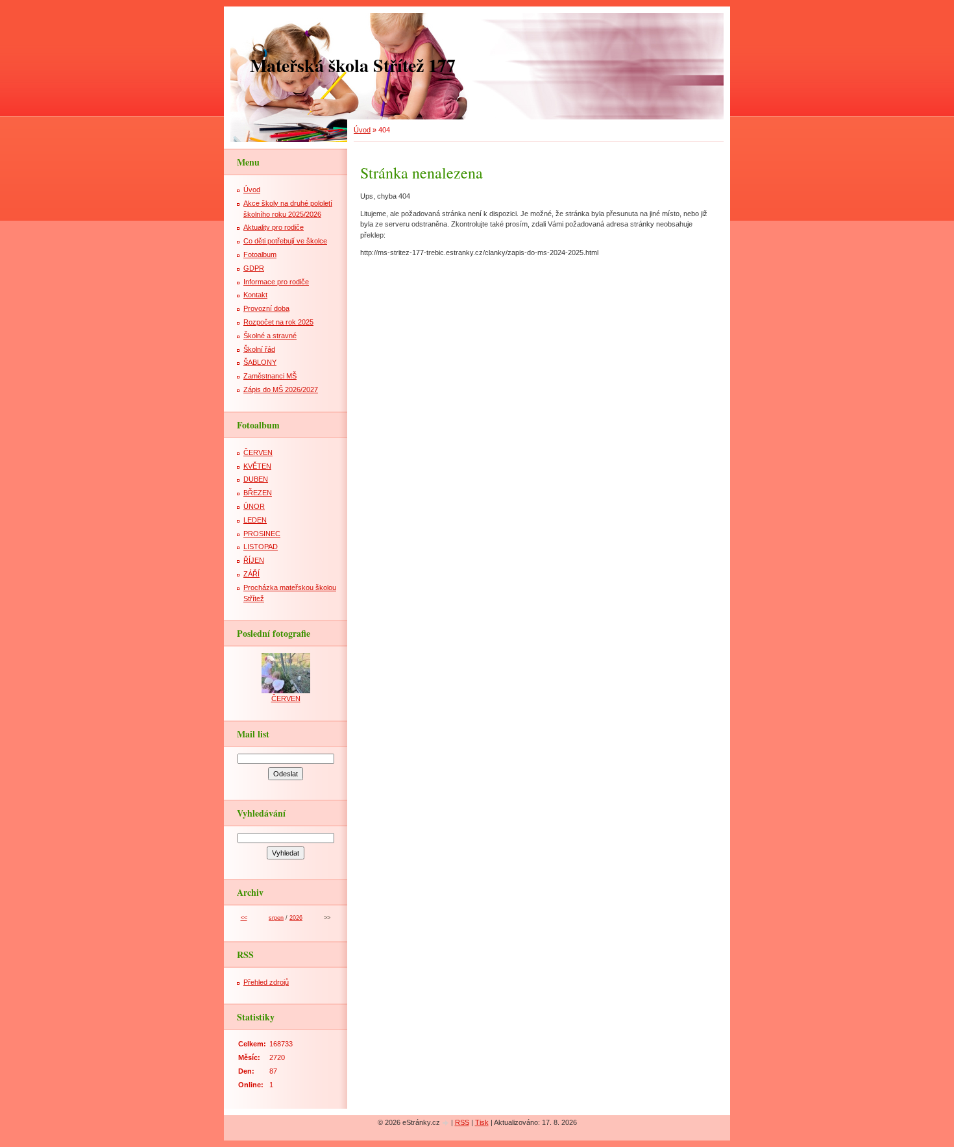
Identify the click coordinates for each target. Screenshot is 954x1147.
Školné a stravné (270, 335)
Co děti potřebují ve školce (285, 241)
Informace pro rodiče (276, 282)
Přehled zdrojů (266, 982)
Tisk (482, 1122)
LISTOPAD (260, 546)
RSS (462, 1122)
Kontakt (255, 295)
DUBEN (255, 479)
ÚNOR (254, 506)
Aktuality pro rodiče (273, 227)
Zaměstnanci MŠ (270, 376)
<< (244, 918)
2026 (295, 918)
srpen (276, 918)
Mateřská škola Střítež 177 (353, 65)
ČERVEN (258, 452)
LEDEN (255, 520)
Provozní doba (266, 308)
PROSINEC (261, 533)
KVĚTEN (257, 466)
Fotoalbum (259, 254)
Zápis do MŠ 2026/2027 (280, 389)
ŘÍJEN (253, 560)
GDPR (253, 268)
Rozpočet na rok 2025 (278, 322)
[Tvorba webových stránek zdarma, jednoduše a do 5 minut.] (446, 1123)
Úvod (362, 130)
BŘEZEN (257, 493)
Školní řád (259, 349)
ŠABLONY (259, 362)
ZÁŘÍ (251, 574)
